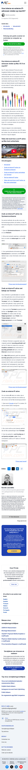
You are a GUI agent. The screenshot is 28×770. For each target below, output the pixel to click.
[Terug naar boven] (21, 461)
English (5, 599)
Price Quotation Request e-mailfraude (14, 644)
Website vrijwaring (11, 762)
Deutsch (5, 608)
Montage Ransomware (9, 631)
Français (5, 603)
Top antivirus (5, 731)
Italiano (5, 606)
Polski (5, 612)
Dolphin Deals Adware (8, 686)
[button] (25, 3)
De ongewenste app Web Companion (13, 695)
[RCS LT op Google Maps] (3, 719)
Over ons (14, 584)
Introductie (6, 26)
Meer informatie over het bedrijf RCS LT (15, 540)
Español (5, 601)
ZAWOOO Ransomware (9, 627)
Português (6, 610)
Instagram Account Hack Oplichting (13, 689)
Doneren (14, 551)
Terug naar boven (21, 521)
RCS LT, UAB (5, 706)
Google (11, 403)
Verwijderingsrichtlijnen (8, 728)
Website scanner (6, 750)
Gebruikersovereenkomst (21, 762)
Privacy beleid (4, 762)
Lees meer (20, 208)
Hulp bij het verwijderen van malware (14, 668)
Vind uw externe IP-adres (11, 177)
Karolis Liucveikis (10, 15)
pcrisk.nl (22, 711)
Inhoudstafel (16, 26)
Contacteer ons (6, 739)
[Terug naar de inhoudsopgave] (17, 284)
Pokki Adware (6, 692)
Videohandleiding (8, 29)
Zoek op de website (7, 752)
